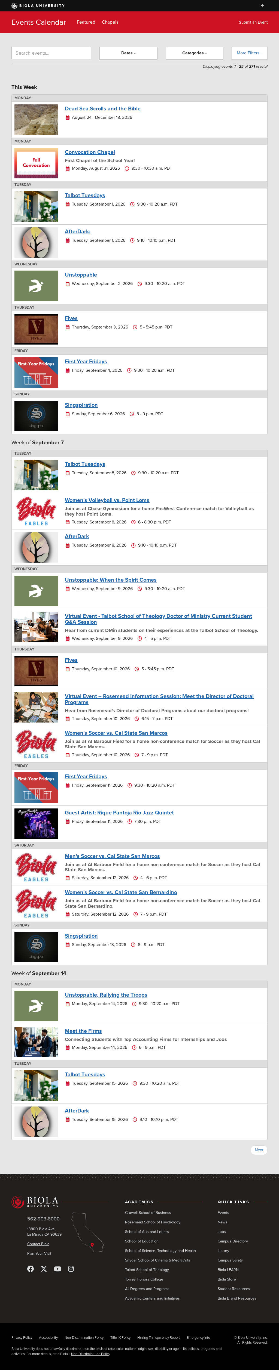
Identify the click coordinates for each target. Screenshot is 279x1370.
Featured (86, 22)
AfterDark (77, 536)
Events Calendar (38, 22)
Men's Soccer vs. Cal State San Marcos (112, 856)
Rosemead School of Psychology (152, 1222)
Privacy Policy (21, 1337)
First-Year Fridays (86, 361)
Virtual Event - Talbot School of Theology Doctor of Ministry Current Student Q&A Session (158, 619)
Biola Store (227, 1279)
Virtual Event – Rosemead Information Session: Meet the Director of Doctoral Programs (159, 699)
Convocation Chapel (90, 152)
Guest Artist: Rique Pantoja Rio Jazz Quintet (119, 813)
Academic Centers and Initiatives (152, 1298)
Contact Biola (38, 1244)
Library (223, 1250)
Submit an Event (253, 22)
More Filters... (250, 53)
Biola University (42, 6)
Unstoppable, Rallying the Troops (106, 995)
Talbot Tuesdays (85, 195)
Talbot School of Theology (147, 1269)
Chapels (110, 22)
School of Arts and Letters (147, 1231)
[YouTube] (57, 1269)
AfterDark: (77, 231)
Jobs (222, 1231)
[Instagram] (71, 1269)
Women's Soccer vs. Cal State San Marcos (116, 733)
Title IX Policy (120, 1337)
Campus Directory (233, 1241)
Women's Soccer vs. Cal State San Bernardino (121, 892)
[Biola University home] (60, 1202)
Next (259, 1150)
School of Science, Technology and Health (160, 1250)
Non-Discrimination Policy (84, 1337)
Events (223, 1212)
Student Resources (234, 1289)
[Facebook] (30, 1269)
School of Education (142, 1241)
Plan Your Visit (39, 1253)
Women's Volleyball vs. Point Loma (107, 500)
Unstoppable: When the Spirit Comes (111, 580)
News (222, 1222)
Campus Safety (230, 1260)
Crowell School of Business (148, 1212)
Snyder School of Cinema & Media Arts (157, 1260)
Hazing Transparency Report (158, 1337)
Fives (71, 318)
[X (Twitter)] (44, 1269)
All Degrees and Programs (147, 1289)
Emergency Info (198, 1337)
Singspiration (81, 405)
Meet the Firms (83, 1031)
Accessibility (48, 1337)
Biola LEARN (228, 1269)
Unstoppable (81, 275)
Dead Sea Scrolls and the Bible (103, 109)
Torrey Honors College (144, 1279)
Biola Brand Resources (237, 1298)
